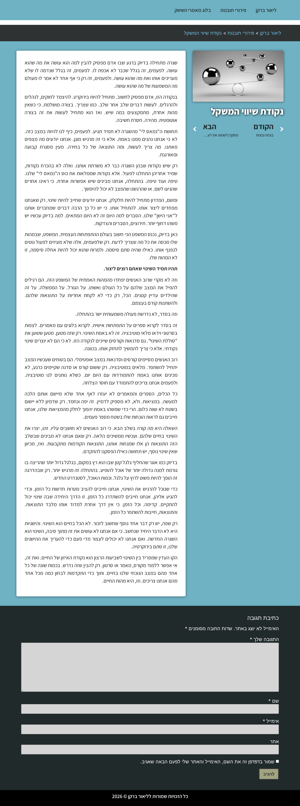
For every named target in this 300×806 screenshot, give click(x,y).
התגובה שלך (264, 639)
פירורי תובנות (233, 10)
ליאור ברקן (266, 10)
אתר (274, 741)
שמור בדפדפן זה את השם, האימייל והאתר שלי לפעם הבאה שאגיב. (207, 761)
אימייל (271, 721)
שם (273, 701)
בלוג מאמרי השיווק (193, 10)
